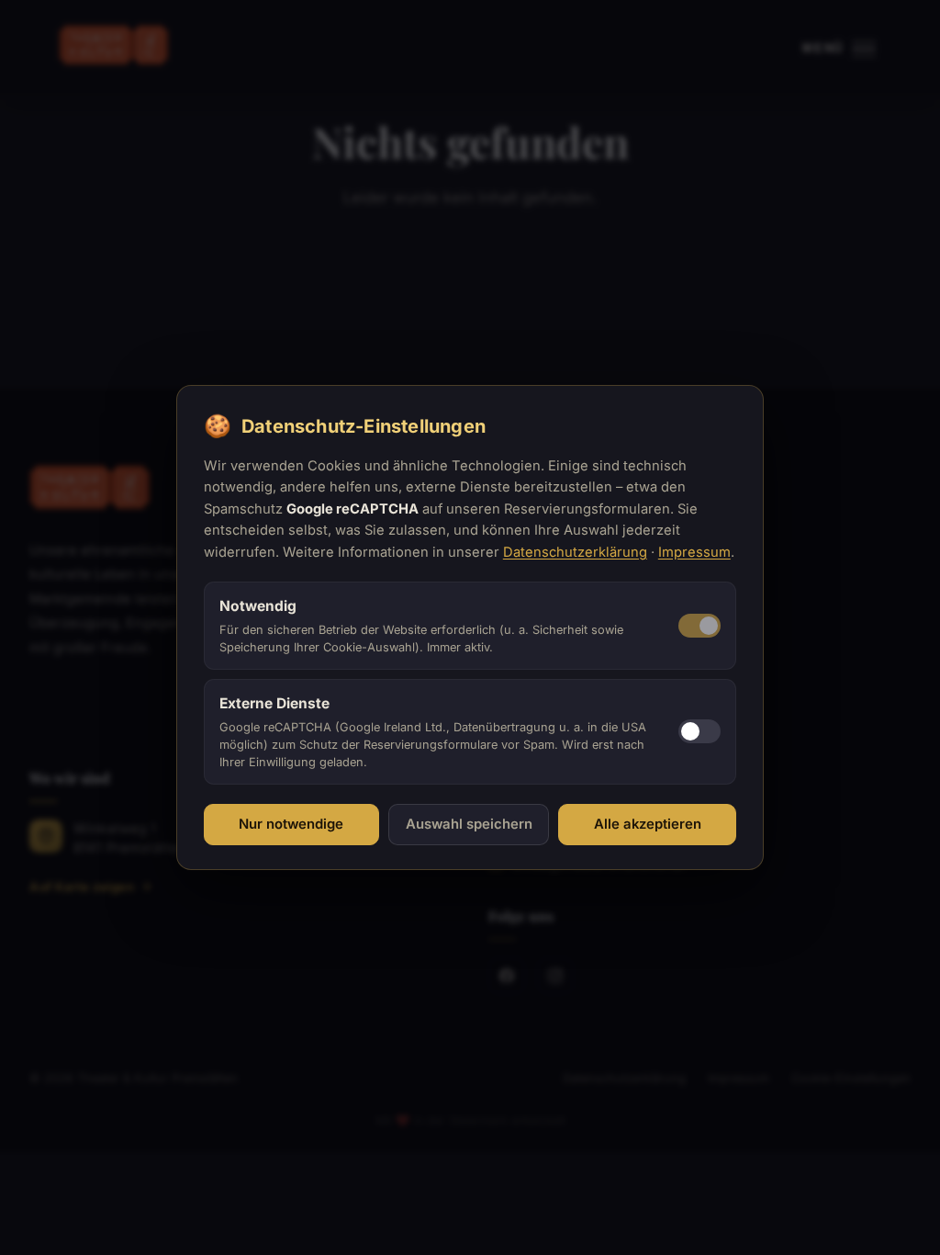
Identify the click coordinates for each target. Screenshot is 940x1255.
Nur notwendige (291, 824)
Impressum (694, 552)
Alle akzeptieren (647, 824)
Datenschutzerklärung (575, 552)
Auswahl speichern (469, 824)
